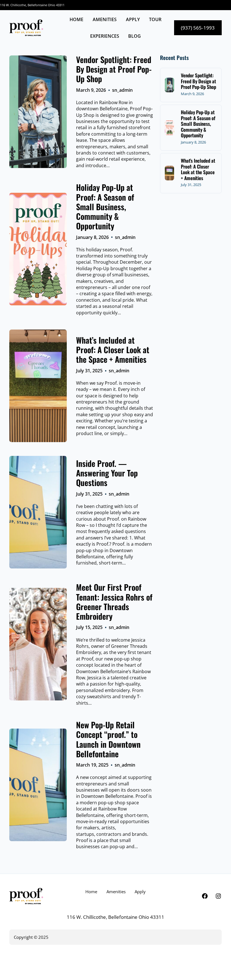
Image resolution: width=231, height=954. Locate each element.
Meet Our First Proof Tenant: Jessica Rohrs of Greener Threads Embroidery (114, 601)
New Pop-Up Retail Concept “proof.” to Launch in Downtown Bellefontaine (108, 739)
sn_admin (122, 90)
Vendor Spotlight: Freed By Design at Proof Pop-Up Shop (114, 69)
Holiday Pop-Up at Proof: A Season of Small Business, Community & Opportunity (105, 206)
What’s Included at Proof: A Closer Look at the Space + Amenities (112, 349)
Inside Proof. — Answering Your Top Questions (107, 472)
